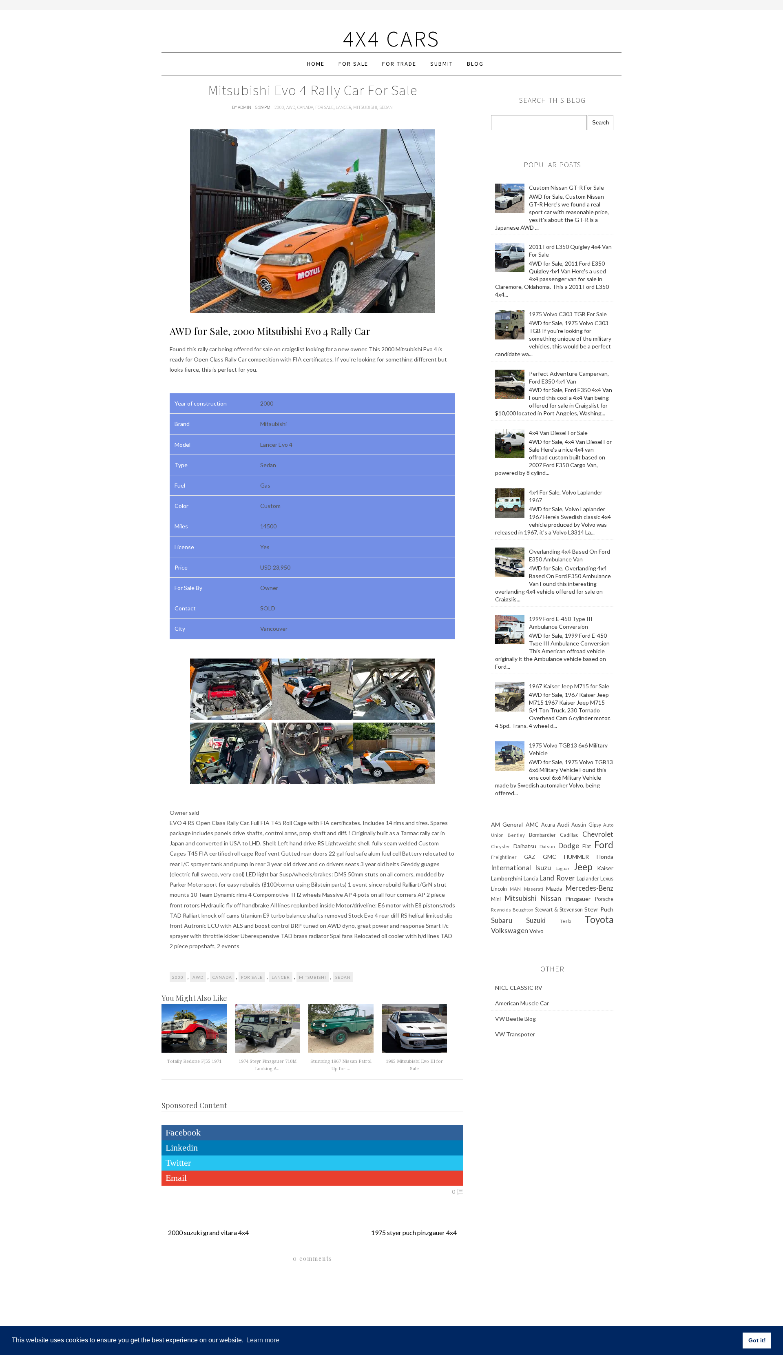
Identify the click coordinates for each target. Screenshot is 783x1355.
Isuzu (543, 867)
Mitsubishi (365, 107)
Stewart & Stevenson (559, 910)
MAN (515, 889)
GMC (549, 856)
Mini (496, 899)
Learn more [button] (262, 1340)
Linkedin (182, 1147)
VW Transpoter (515, 1034)
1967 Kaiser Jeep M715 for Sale (569, 686)
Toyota (599, 919)
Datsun (547, 846)
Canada (305, 107)
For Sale (353, 63)
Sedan (386, 107)
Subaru (501, 920)
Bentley (516, 835)
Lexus (606, 879)
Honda (605, 856)
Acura (548, 825)
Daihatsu (524, 846)
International (511, 867)
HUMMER (576, 856)
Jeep (583, 866)
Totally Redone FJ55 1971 (194, 1061)
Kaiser (605, 868)
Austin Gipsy (586, 825)
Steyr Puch (598, 909)
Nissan (551, 898)
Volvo (536, 930)
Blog (475, 63)
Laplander (588, 879)
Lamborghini (506, 878)
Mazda (554, 888)
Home (316, 63)
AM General (507, 824)
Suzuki (536, 920)
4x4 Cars (391, 38)
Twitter (178, 1163)
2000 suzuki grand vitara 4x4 (208, 1232)
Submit (441, 63)
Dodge (568, 845)
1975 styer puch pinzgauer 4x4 (414, 1232)
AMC (532, 824)
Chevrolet (597, 834)
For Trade (399, 63)
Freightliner (504, 857)
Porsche (604, 899)
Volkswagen (509, 930)
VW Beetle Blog (515, 1018)
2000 (279, 107)
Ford (603, 844)
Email (176, 1178)
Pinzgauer (578, 898)
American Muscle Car (522, 1003)
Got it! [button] (757, 1340)
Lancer (343, 107)
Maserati (533, 889)
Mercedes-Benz (589, 888)
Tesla (565, 921)
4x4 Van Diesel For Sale (558, 432)
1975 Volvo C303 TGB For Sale (568, 313)
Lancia (531, 879)
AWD (290, 107)
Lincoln (499, 889)
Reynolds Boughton (512, 909)
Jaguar (562, 868)
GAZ (529, 857)
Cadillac (569, 835)
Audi (563, 824)
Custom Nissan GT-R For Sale (566, 187)
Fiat (586, 846)
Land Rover (557, 878)
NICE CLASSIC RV (518, 987)
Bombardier (542, 835)
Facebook (183, 1132)
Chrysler (500, 846)
